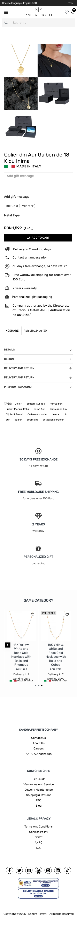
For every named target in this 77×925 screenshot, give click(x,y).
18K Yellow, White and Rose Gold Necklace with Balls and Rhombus (21, 655)
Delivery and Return (19, 368)
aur (8, 419)
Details (9, 349)
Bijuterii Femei (14, 414)
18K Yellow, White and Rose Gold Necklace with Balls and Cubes (56, 655)
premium (32, 419)
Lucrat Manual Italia (17, 409)
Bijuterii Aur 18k (35, 403)
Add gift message (16, 196)
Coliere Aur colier (38, 414)
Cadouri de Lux (58, 409)
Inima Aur (39, 409)
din (65, 414)
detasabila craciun (53, 419)
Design (9, 358)
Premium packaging (18, 386)
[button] (7, 644)
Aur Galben (56, 403)
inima (56, 414)
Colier (18, 403)
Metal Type (12, 215)
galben (18, 419)
